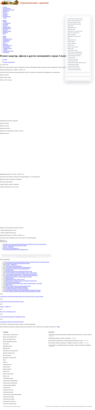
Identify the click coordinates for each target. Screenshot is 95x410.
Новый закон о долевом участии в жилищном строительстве (21, 280)
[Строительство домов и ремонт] (24, 4)
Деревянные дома (7, 346)
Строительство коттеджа (9, 401)
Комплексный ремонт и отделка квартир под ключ (19, 276)
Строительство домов (8, 396)
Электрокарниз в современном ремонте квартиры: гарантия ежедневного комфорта (34, 255)
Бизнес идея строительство (10, 337)
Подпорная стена (7, 364)
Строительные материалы (9, 385)
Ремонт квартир (7, 369)
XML (58, 326)
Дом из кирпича (7, 355)
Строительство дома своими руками (12, 394)
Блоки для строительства (9, 339)
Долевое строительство (9, 62)
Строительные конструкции (10, 383)
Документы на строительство (10, 350)
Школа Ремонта (10, 278)
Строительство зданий (8, 399)
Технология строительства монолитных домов (15, 245)
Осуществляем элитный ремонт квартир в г (17, 287)
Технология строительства (9, 403)
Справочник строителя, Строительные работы (17, 268)
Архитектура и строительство (10, 334)
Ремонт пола (6, 371)
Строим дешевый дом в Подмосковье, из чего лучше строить (21, 272)
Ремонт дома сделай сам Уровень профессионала (18, 286)
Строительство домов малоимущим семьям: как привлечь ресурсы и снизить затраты (24, 244)
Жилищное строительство (9, 357)
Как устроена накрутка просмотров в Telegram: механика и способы (23, 291)
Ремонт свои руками (8, 373)
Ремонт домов (6, 366)
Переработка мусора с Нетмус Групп (15, 279)
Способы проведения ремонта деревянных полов (15, 249)
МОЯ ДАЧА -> (9, 284)
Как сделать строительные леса (11, 248)
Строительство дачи (8, 389)
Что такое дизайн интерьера (13, 282)
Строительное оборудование (10, 380)
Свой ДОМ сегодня (8, 378)
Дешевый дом (6, 348)
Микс (4, 360)
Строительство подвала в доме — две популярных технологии (22, 275)
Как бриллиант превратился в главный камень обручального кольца (23, 290)
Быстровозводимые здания (10, 341)
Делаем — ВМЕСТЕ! (8, 246)
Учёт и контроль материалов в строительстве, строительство (21, 274)
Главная (5, 59)
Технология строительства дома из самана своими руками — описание (24, 283)
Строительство (7, 387)
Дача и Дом (6, 343)
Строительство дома (8, 392)
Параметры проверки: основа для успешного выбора (26, 256)
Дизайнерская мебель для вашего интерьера (17, 288)
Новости (5, 362)
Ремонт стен (6, 376)
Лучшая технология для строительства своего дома (19, 271)
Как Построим (9, 270)
